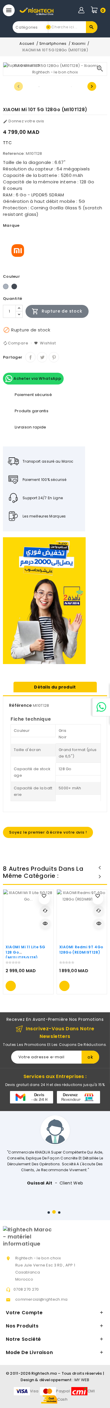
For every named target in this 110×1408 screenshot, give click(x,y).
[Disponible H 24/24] (101, 707)
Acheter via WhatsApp (36, 378)
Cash (62, 1399)
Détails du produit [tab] (55, 687)
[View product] (11, 986)
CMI (91, 1391)
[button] (49, 1212)
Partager (30, 357)
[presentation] (18, 86)
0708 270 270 (26, 1289)
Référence (20, 705)
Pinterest (54, 357)
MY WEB (82, 1380)
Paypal (63, 1391)
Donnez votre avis (23, 121)
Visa (34, 1391)
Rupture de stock (57, 311)
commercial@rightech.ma (41, 1299)
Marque (11, 225)
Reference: (14, 153)
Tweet (42, 357)
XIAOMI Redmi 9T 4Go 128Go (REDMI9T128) (81, 949)
